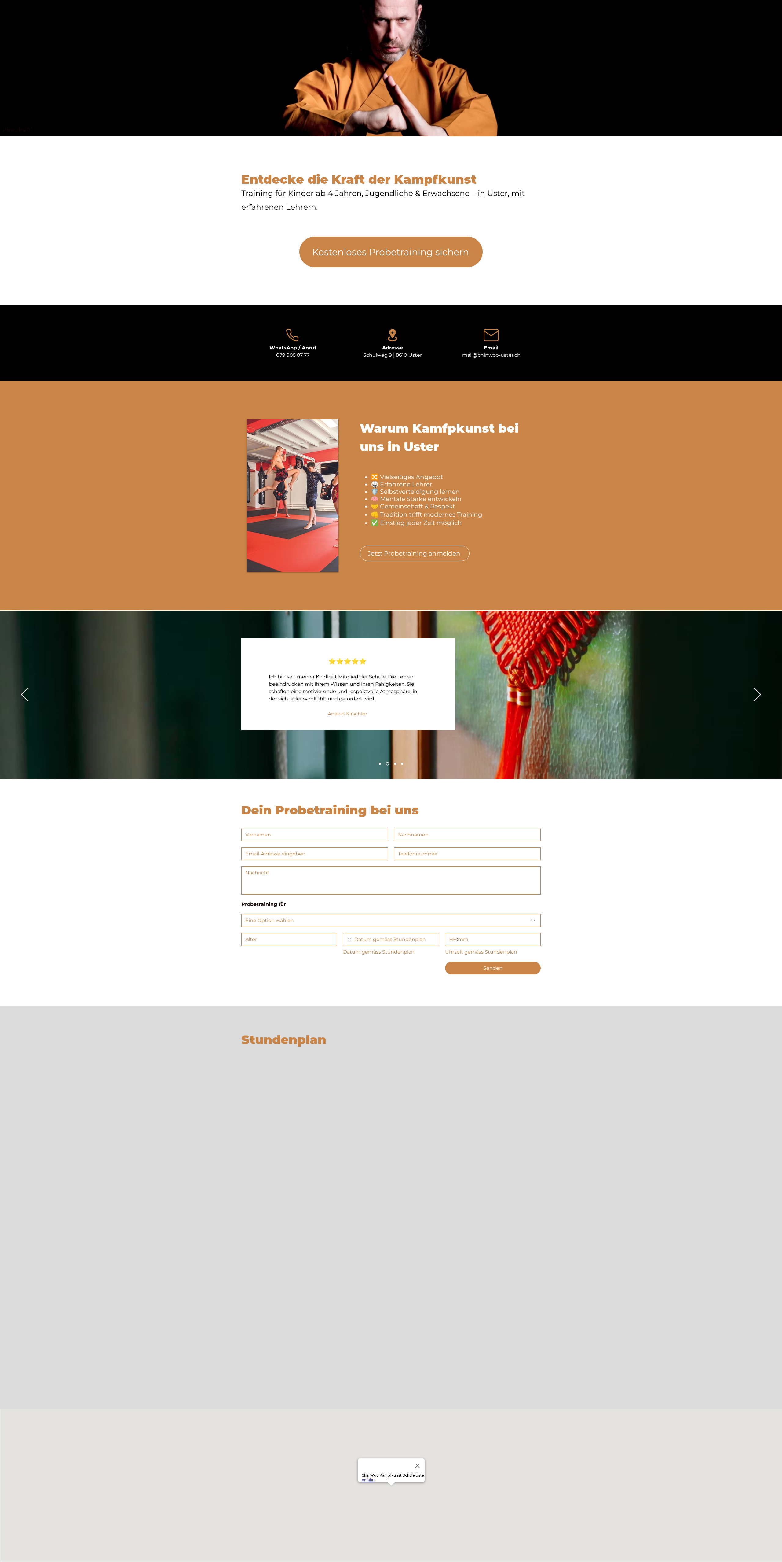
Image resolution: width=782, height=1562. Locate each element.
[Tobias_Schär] (394, 764)
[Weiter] (757, 695)
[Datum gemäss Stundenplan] (349, 939)
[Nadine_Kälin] (380, 764)
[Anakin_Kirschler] (387, 764)
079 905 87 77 (292, 355)
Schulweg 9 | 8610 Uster (392, 355)
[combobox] (391, 920)
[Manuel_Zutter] (401, 764)
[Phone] (292, 335)
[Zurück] (24, 695)
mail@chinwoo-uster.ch (491, 355)
